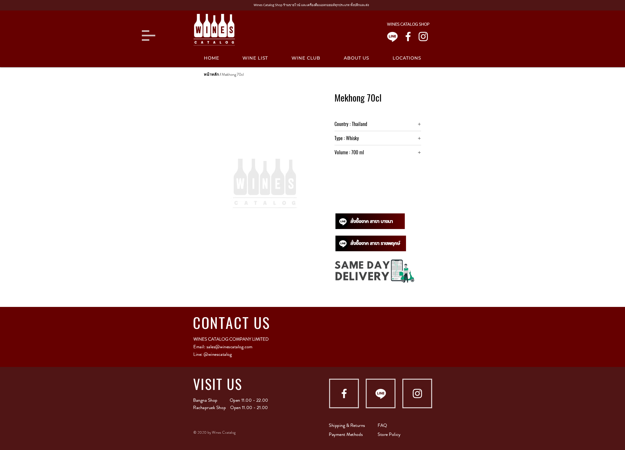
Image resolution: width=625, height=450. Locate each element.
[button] (148, 35)
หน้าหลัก (211, 74)
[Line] (392, 36)
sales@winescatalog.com (230, 347)
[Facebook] (408, 36)
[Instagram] (423, 36)
